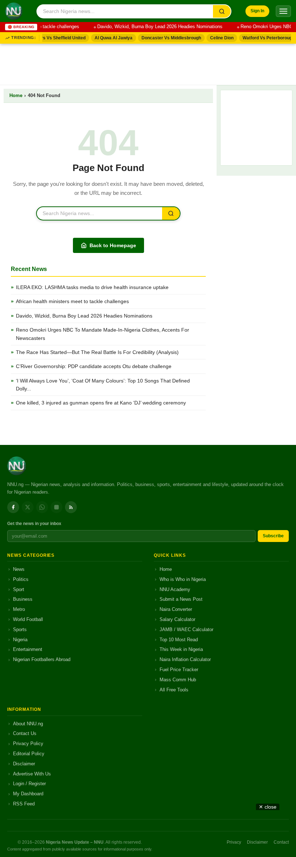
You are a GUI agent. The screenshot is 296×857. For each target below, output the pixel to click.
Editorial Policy (28, 753)
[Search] (222, 11)
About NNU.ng (28, 723)
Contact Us (24, 733)
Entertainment (27, 649)
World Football (28, 619)
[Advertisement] (148, 63)
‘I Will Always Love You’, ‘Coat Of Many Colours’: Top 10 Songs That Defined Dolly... (103, 385)
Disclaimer (24, 763)
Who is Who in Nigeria (183, 579)
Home (15, 95)
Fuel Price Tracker (179, 669)
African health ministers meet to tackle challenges (72, 301)
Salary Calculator (177, 619)
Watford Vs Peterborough (265, 38)
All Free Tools (174, 689)
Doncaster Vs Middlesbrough (168, 38)
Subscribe (273, 535)
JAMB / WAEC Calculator (186, 629)
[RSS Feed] (71, 507)
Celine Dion (218, 38)
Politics (21, 579)
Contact (281, 842)
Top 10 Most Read (179, 639)
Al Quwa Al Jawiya (110, 38)
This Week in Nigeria (181, 649)
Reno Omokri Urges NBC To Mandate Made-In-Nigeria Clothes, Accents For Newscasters (102, 334)
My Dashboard (28, 793)
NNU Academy (175, 589)
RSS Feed (24, 803)
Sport (18, 589)
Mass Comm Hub (178, 679)
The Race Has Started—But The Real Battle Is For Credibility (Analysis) (97, 352)
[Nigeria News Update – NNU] (13, 11)
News (19, 569)
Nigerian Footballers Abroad (41, 659)
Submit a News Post (181, 599)
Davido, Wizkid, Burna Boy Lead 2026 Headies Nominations (155, 26)
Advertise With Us (32, 774)
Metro (19, 609)
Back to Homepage (113, 245)
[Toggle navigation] (283, 11)
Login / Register (29, 783)
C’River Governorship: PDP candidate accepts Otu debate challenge (93, 366)
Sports (20, 629)
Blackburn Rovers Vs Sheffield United (43, 38)
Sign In (257, 10)
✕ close (268, 807)
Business (22, 599)
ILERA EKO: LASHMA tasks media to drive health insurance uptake (92, 287)
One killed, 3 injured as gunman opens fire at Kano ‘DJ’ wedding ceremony (101, 403)
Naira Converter (176, 609)
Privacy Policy (28, 743)
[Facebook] (13, 507)
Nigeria (20, 639)
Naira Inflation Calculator (185, 659)
